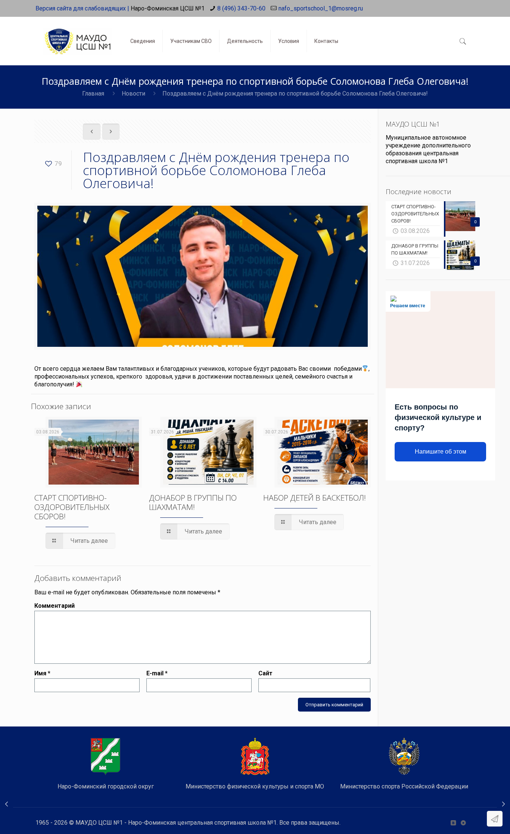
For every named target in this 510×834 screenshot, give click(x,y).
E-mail (157, 673)
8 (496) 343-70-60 (241, 8)
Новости (133, 93)
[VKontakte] (453, 822)
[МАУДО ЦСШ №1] (77, 35)
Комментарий (54, 605)
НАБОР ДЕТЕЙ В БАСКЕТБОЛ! (314, 497)
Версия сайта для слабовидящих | (82, 8)
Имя (42, 673)
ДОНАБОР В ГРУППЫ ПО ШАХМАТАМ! (193, 502)
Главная (93, 93)
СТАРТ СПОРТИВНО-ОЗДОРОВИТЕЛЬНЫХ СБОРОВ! (71, 507)
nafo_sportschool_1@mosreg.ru (321, 8)
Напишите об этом (440, 451)
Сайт (265, 673)
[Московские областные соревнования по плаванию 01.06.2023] (503, 804)
